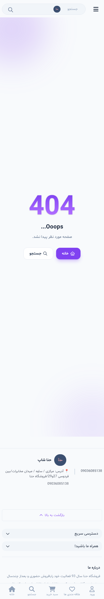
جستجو (35, 253)
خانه (65, 253)
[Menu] (95, 9)
